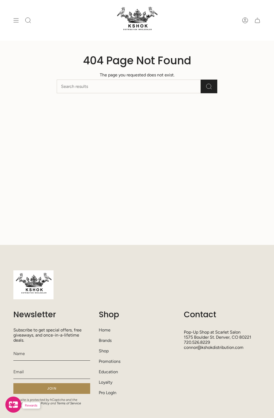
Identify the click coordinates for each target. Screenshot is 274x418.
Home (105, 330)
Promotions (109, 361)
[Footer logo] (33, 284)
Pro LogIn (107, 392)
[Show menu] (16, 20)
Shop (104, 350)
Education (108, 371)
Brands (105, 340)
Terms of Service (69, 403)
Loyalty (105, 382)
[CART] (257, 20)
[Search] (209, 86)
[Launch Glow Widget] (13, 405)
